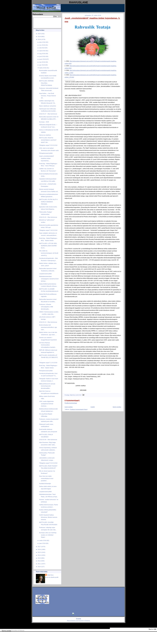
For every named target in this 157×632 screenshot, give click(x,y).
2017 (39, 546)
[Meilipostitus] (83, 395)
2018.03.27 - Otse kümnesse (48, 114)
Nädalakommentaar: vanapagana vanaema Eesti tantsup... (49, 279)
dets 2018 (42, 42)
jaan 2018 (42, 543)
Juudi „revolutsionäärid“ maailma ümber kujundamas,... (46, 158)
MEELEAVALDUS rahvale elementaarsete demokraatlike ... (47, 386)
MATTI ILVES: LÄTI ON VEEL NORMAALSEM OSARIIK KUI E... (48, 246)
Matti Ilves (50, 575)
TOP (155, 629)
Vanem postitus (117, 407)
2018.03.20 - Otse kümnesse (48, 217)
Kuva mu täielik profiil (51, 577)
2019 (39, 36)
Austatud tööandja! (45, 483)
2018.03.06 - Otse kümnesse (48, 439)
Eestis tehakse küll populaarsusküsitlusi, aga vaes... (48, 327)
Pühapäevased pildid (46, 153)
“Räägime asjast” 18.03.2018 (48, 230)
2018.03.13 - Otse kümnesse (48, 322)
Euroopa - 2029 (44, 122)
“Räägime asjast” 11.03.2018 (48, 362)
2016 (39, 549)
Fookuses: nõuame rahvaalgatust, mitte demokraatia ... (46, 307)
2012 (39, 561)
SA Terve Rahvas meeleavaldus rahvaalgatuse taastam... (47, 345)
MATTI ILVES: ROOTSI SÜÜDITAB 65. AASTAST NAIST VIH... (47, 140)
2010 (39, 566)
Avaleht (93, 407)
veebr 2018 (42, 540)
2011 (39, 563)
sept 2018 (42, 50)
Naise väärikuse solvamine (47, 106)
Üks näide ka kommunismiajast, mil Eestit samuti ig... (48, 253)
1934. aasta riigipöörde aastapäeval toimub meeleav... (46, 404)
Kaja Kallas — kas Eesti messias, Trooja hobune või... (47, 96)
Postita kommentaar (71, 403)
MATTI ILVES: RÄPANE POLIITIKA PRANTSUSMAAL (46, 83)
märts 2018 (42, 68)
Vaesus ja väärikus (45, 135)
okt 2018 (42, 48)
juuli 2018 (42, 56)
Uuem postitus (69, 407)
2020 (39, 33)
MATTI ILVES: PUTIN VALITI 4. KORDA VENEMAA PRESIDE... (48, 202)
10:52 (79, 395)
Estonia (73, 620)
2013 (39, 558)
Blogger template (6, 630)
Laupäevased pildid (45, 273)
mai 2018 (42, 62)
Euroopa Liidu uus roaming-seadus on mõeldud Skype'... (48, 535)
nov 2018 (42, 45)
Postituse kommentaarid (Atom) (79, 409)
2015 (39, 552)
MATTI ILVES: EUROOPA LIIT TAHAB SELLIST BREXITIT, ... (48, 357)
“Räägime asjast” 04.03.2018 (48, 463)
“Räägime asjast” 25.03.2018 (48, 145)
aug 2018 (42, 53)
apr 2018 (42, 65)
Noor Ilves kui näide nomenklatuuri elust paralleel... (46, 478)
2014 (39, 555)
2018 (39, 39)
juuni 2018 (42, 59)
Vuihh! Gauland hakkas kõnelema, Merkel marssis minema (48, 517)
